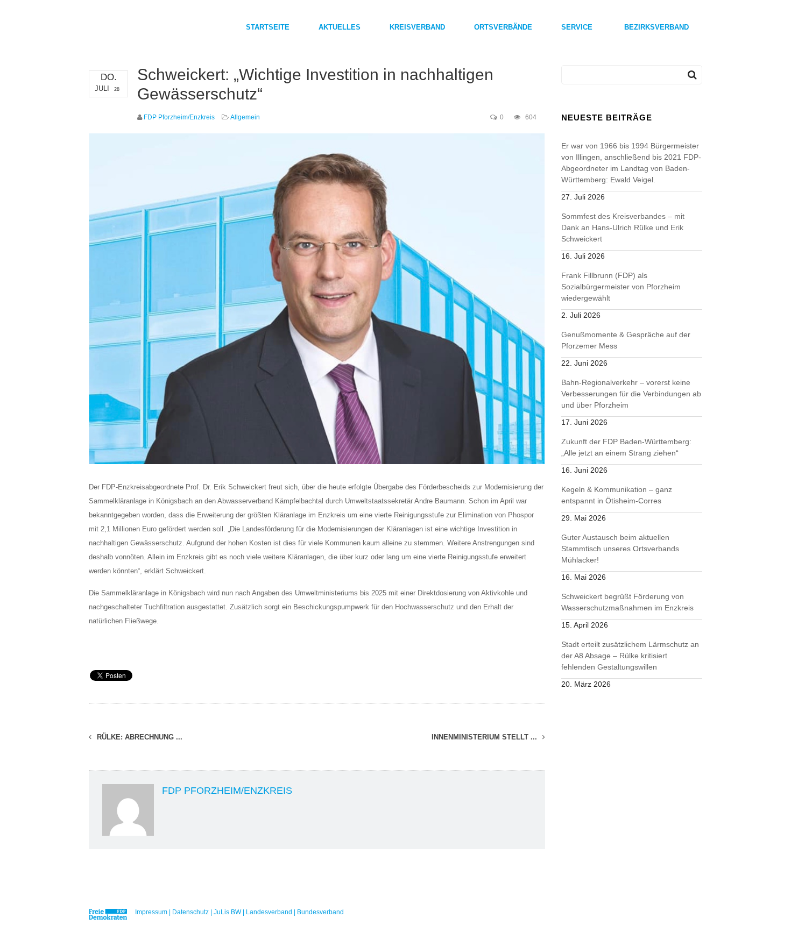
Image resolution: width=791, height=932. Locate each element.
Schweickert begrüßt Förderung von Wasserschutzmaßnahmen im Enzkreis (627, 602)
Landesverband (269, 912)
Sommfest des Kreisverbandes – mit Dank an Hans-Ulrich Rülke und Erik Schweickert (622, 227)
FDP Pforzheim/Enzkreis (179, 117)
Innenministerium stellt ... (485, 737)
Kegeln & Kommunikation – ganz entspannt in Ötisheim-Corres (616, 495)
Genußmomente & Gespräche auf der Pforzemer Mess (625, 340)
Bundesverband (320, 912)
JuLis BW (227, 912)
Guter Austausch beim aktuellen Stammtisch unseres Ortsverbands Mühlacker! (620, 548)
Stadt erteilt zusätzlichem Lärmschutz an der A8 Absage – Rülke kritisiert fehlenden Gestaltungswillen (630, 655)
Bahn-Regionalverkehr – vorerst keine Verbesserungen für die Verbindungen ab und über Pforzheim (631, 393)
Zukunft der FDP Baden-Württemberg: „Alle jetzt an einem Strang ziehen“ (626, 447)
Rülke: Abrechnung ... (138, 737)
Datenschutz (190, 912)
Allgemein (245, 117)
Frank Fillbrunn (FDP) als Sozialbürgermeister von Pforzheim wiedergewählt (621, 286)
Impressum (151, 912)
